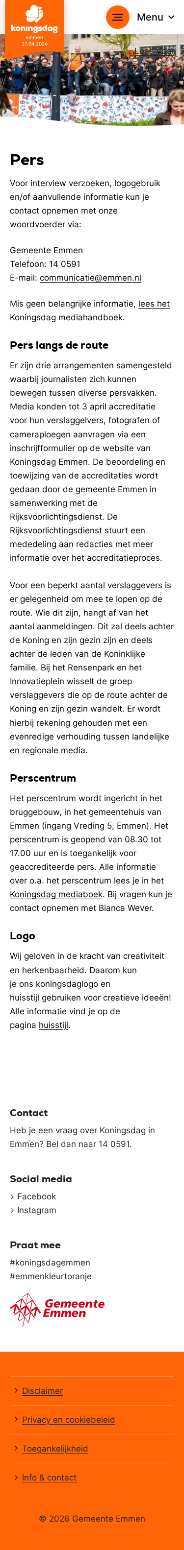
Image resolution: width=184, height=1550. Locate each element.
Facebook (36, 1196)
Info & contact (49, 1477)
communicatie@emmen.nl (90, 278)
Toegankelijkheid (55, 1449)
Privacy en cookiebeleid (68, 1420)
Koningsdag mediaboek (56, 894)
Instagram (36, 1210)
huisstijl (53, 1025)
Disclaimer (42, 1391)
